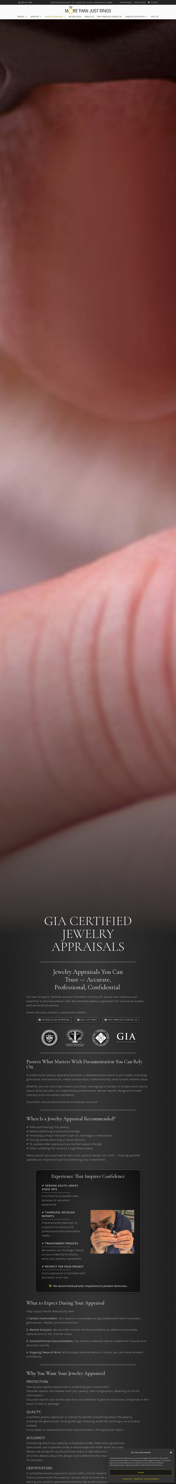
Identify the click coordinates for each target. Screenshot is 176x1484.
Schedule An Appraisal (56, 1019)
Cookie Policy (127, 1479)
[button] (171, 1452)
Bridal (21, 17)
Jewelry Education (135, 17)
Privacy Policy (138, 1479)
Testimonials (126, 3)
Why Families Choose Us (109, 17)
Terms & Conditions (152, 1479)
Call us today (88, 1019)
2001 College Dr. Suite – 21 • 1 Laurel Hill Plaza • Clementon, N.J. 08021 (81, 3)
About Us (89, 17)
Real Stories (140, 3)
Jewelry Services (54, 17)
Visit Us (154, 17)
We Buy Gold (75, 17)
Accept (141, 1472)
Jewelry (34, 17)
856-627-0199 (26, 2)
